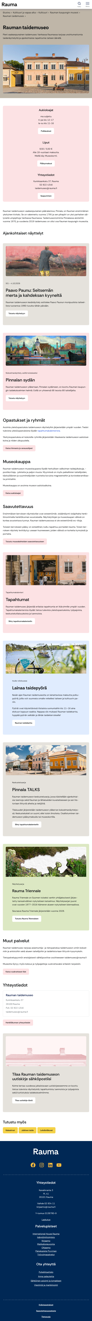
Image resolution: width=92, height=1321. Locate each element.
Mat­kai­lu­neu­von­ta (46, 1244)
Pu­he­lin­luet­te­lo (46, 1272)
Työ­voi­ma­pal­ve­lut (46, 1254)
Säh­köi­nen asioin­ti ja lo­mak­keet (46, 1280)
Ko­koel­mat (10, 1130)
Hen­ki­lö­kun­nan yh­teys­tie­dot (18, 1022)
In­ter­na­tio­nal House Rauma (46, 1233)
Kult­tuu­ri (42, 12)
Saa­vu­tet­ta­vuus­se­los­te (46, 1311)
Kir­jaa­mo (46, 1240)
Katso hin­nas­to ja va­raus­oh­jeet (19, 448)
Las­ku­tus (46, 1219)
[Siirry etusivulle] (9, 4)
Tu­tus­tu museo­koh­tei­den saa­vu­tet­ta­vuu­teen (25, 541)
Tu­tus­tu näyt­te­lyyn (17, 313)
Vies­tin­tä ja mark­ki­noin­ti (46, 1285)
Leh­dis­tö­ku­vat (46, 1130)
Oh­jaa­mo (46, 1247)
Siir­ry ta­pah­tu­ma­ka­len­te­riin (20, 621)
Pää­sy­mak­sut (46, 163)
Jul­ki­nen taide (27, 1130)
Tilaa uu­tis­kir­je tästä (24, 1100)
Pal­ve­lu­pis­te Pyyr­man (46, 1251)
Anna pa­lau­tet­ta (46, 1276)
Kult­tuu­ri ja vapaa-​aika (24, 12)
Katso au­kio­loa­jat (13, 493)
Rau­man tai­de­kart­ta (23, 723)
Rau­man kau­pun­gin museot (64, 12)
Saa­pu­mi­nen (46, 196)
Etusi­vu (6, 12)
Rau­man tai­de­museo (19, 995)
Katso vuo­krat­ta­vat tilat (16, 971)
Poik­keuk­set (46, 131)
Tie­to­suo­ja (46, 1316)
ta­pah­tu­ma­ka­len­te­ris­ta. (48, 430)
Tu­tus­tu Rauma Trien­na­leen (26, 918)
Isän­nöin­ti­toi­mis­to (46, 1237)
